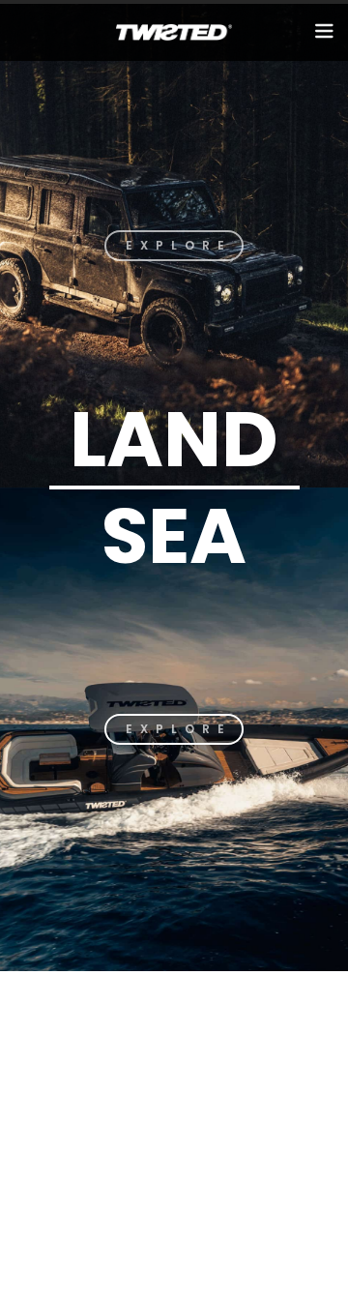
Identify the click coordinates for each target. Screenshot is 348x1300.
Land (174, 439)
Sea (174, 536)
